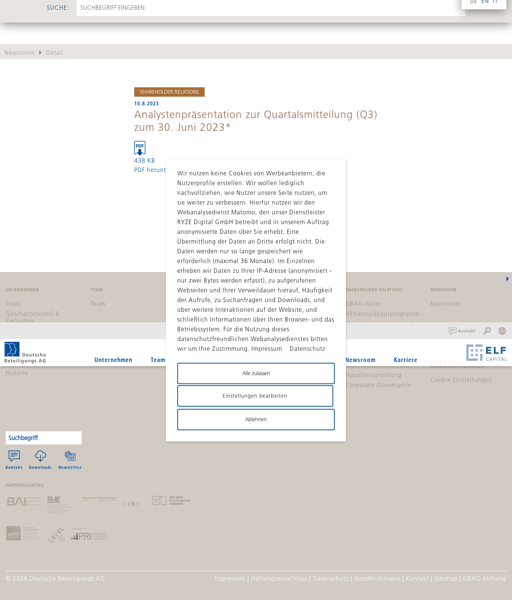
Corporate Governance (378, 385)
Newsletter (70, 467)
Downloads (40, 467)
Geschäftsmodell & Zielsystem (33, 317)
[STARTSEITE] (25, 353)
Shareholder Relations (169, 91)
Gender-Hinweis (377, 578)
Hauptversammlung (373, 375)
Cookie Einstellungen (461, 379)
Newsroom (360, 360)
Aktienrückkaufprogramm (382, 313)
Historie (17, 373)
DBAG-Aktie (363, 303)
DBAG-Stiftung (484, 578)
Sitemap (446, 578)
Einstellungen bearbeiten (255, 395)
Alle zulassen (256, 373)
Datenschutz (331, 578)
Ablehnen (256, 419)
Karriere (406, 360)
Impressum (230, 578)
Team (158, 360)
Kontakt (14, 467)
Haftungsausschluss (279, 578)
